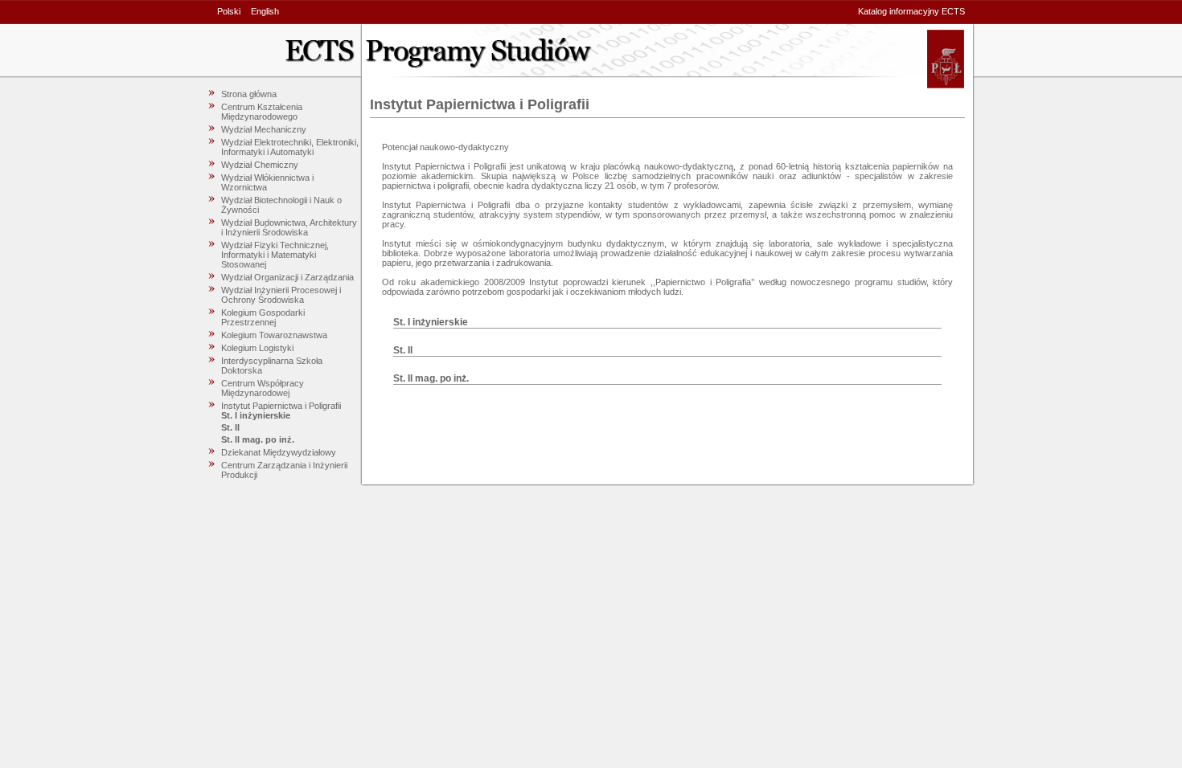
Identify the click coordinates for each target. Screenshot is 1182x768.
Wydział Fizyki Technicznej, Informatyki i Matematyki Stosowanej (275, 254)
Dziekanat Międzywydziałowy (278, 452)
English (265, 11)
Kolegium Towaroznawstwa (274, 335)
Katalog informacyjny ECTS (911, 11)
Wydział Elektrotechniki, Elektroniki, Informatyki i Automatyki (290, 147)
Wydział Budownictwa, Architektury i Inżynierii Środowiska (289, 227)
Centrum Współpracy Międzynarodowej (262, 388)
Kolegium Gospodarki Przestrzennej (263, 317)
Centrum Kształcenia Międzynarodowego (261, 111)
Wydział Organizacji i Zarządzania (287, 277)
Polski (228, 11)
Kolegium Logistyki (257, 348)
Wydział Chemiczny (259, 165)
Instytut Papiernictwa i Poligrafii (281, 406)
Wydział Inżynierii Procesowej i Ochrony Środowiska (281, 294)
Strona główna (249, 94)
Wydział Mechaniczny (263, 129)
